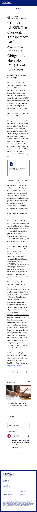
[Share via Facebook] (8, 372)
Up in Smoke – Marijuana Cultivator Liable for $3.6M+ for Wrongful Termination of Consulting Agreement (18, 404)
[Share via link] (22, 372)
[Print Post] (27, 372)
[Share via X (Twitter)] (13, 372)
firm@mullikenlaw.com (6, 486)
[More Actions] (28, 436)
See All (28, 382)
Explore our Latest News (7, 494)
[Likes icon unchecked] (13, 454)
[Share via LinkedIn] (17, 372)
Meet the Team (22, 494)
